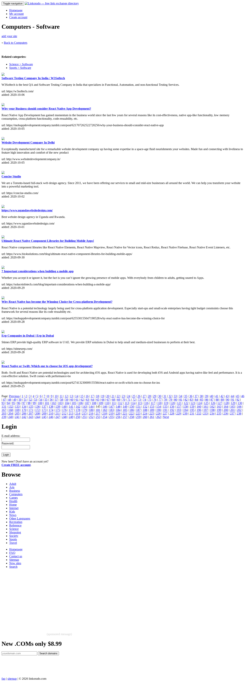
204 (10, 413)
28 (149, 396)
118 (159, 403)
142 (78, 406)
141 (71, 406)
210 (51, 413)
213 (71, 413)
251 (84, 417)
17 (92, 396)
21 (113, 396)
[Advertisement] (117, 599)
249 (71, 417)
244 (37, 417)
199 (219, 410)
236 (225, 413)
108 (94, 403)
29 (154, 396)
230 (185, 413)
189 (152, 410)
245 (44, 417)
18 (97, 396)
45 (237, 396)
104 (67, 403)
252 (91, 417)
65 (97, 399)
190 (158, 410)
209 (44, 413)
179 (84, 410)
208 (37, 413)
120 (172, 403)
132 (10, 406)
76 (154, 399)
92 (237, 399)
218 (104, 413)
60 (71, 399)
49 (14, 399)
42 (222, 396)
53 (35, 399)
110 (107, 403)
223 (138, 413)
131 (4, 406)
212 (64, 413)
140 (64, 406)
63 (87, 399)
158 (185, 406)
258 (131, 417)
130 (240, 403)
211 (57, 413)
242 (24, 417)
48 (9, 399)
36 (190, 396)
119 (166, 403)
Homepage (15, 10)
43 (227, 396)
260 (145, 417)
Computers (15, 494)
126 (213, 403)
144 (91, 406)
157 (178, 406)
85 (201, 399)
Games (13, 497)
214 (77, 413)
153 (152, 406)
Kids (12, 511)
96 (18, 403)
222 (131, 413)
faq (3, 678)
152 (145, 406)
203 (4, 413)
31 (164, 396)
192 (172, 410)
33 (175, 396)
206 (24, 413)
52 (30, 399)
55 (45, 399)
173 (44, 410)
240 (10, 417)
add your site (9, 36)
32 (170, 396)
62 (82, 399)
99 (34, 403)
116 (146, 403)
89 (222, 399)
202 (239, 410)
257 (125, 417)
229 (178, 413)
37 (196, 396)
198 (212, 410)
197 (205, 410)
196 (199, 410)
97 (23, 403)
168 (10, 410)
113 (127, 403)
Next (166, 417)
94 (8, 403)
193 (178, 410)
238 (239, 413)
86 (206, 399)
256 (118, 417)
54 (40, 399)
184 (118, 410)
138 (51, 406)
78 (165, 399)
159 (192, 406)
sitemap (12, 678)
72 (134, 399)
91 (232, 399)
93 (3, 403)
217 (98, 413)
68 (113, 399)
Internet (13, 508)
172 (37, 410)
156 (172, 406)
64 (92, 399)
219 (111, 413)
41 (216, 396)
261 (152, 417)
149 (125, 406)
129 (233, 403)
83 (191, 399)
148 (118, 406)
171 (30, 410)
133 (17, 406)
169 (17, 410)
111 (114, 403)
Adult (12, 483)
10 (56, 396)
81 (180, 399)
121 (179, 403)
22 (118, 396)
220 (118, 413)
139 (57, 406)
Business (14, 490)
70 (123, 399)
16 (87, 396)
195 (192, 410)
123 (192, 403)
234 (212, 413)
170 (24, 410)
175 (57, 410)
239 (4, 417)
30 (159, 396)
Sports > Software (20, 67)
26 (138, 396)
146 (104, 406)
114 (133, 403)
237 (232, 413)
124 (199, 403)
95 (13, 403)
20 (107, 396)
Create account (18, 17)
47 (4, 399)
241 (17, 417)
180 (91, 410)
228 (172, 413)
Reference (15, 525)
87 (212, 399)
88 (217, 399)
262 (158, 417)
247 (57, 417)
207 (30, 413)
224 (145, 413)
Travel (13, 542)
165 (232, 406)
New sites (15, 563)
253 (98, 417)
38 (201, 396)
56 (51, 399)
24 (128, 396)
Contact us (15, 556)
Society (13, 535)
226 (158, 413)
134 (24, 406)
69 (118, 399)
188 (145, 410)
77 (160, 399)
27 (144, 396)
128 (226, 403)
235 (219, 413)
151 (138, 406)
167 (4, 410)
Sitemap (14, 559)
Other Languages (19, 518)
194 (185, 410)
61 (77, 399)
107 (87, 403)
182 (104, 410)
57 (56, 399)
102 (53, 403)
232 (198, 413)
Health (13, 501)
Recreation (15, 522)
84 (196, 399)
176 (64, 410)
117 (153, 403)
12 (66, 396)
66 (103, 399)
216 (91, 413)
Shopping (15, 532)
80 (175, 399)
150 (131, 406)
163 (219, 406)
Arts (11, 487)
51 (25, 399)
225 (151, 413)
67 (108, 399)
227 (165, 413)
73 (139, 399)
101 (47, 403)
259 (138, 417)
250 (78, 417)
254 (104, 417)
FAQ (12, 552)
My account (16, 13)
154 (158, 406)
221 (124, 413)
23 (123, 396)
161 (205, 406)
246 (51, 417)
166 (239, 406)
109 (100, 403)
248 (64, 417)
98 (29, 403)
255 (111, 417)
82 (186, 399)
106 (80, 403)
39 (206, 396)
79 (170, 399)
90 (227, 399)
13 (71, 396)
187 (138, 410)
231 (192, 413)
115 (140, 403)
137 (44, 406)
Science (14, 529)
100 (40, 403)
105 (73, 403)
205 (17, 413)
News (12, 515)
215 (84, 413)
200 (226, 410)
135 (30, 406)
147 (111, 406)
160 (199, 406)
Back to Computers (15, 42)
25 (133, 396)
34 (180, 396)
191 (165, 410)
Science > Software (21, 64)
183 (111, 410)
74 (144, 399)
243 (30, 417)
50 (20, 399)
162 (212, 406)
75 (149, 399)
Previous (14, 396)
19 (102, 396)
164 (226, 406)
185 (125, 410)
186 (131, 410)
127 (219, 403)
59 (66, 399)
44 (232, 396)
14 (76, 396)
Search (13, 566)
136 (37, 406)
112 (120, 403)
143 (84, 406)
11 (61, 396)
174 (51, 410)
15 (81, 396)
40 (211, 396)
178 (78, 410)
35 (185, 396)
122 (186, 403)
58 (61, 399)
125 (206, 403)
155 (165, 406)
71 (128, 399)
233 (205, 413)
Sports (13, 539)
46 (242, 396)
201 (232, 410)
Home (13, 504)
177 (71, 410)
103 (60, 403)
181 (98, 410)
